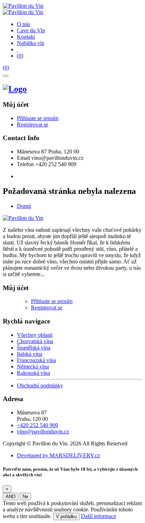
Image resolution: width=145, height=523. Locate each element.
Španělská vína (33, 348)
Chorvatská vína (35, 341)
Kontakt (26, 37)
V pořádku (66, 516)
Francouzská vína (36, 360)
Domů (24, 206)
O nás (23, 24)
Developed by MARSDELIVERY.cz (58, 455)
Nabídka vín (30, 43)
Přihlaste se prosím (37, 118)
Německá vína (33, 367)
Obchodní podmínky (40, 385)
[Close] (5, 76)
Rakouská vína (33, 373)
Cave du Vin (31, 30)
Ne (25, 496)
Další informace (98, 516)
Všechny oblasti (34, 335)
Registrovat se (32, 125)
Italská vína (29, 354)
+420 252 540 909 (37, 425)
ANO (10, 496)
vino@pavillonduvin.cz (43, 431)
